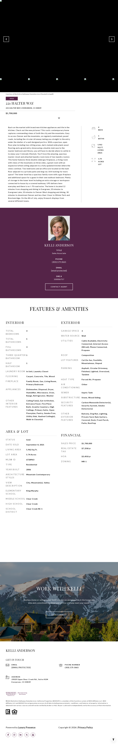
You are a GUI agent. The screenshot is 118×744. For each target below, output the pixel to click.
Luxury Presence (26, 727)
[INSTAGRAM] (14, 734)
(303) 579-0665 (59, 262)
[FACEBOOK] (8, 734)
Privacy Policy (85, 727)
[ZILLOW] (33, 734)
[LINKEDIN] (20, 734)
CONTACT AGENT (59, 287)
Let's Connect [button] (59, 615)
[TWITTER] (26, 734)
